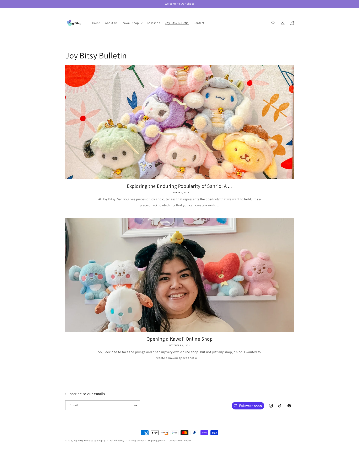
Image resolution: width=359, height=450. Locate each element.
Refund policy (116, 440)
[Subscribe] (135, 405)
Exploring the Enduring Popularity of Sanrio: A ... (179, 186)
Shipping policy (156, 440)
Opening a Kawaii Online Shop (179, 339)
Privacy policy (136, 440)
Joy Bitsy (79, 440)
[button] (132, 23)
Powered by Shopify (95, 440)
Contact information (180, 440)
